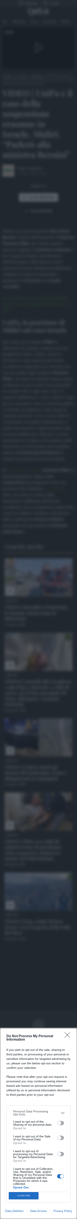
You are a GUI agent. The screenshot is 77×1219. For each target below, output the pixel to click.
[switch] (60, 1123)
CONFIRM (23, 1195)
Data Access (38, 1211)
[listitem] (38, 1113)
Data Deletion (14, 1211)
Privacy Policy (62, 1211)
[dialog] (38, 1123)
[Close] (69, 1036)
